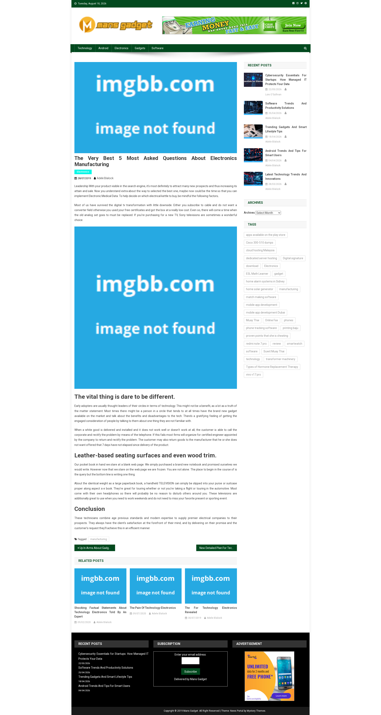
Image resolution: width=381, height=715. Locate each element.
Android (103, 48)
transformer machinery (280, 359)
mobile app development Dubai (265, 312)
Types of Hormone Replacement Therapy (272, 366)
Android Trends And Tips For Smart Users (286, 153)
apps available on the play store (265, 234)
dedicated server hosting (261, 258)
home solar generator (259, 289)
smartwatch (294, 343)
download (252, 266)
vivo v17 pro (253, 374)
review (277, 343)
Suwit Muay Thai (274, 351)
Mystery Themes (256, 710)
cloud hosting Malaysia (260, 250)
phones (288, 320)
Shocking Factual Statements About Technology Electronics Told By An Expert (100, 612)
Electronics (121, 48)
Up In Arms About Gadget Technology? (97, 548)
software (252, 351)
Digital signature (293, 258)
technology (253, 359)
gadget (278, 273)
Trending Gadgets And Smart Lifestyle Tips (286, 129)
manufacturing (98, 539)
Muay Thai (252, 320)
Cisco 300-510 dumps (259, 242)
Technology (85, 48)
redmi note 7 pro (256, 343)
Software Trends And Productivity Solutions (286, 105)
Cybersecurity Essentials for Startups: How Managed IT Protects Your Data (286, 80)
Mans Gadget (198, 679)
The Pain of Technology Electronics (153, 607)
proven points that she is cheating (267, 335)
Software (158, 48)
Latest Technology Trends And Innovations (286, 176)
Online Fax (271, 320)
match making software (261, 297)
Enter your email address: (190, 654)
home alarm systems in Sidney (265, 281)
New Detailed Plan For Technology (218, 548)
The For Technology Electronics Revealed (211, 610)
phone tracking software (261, 328)
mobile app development (261, 304)
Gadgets (140, 48)
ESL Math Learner (257, 273)
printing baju (290, 328)
